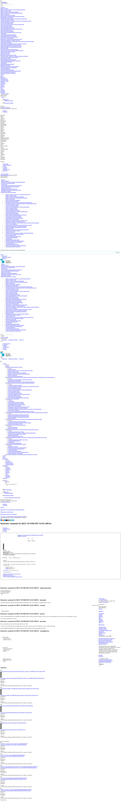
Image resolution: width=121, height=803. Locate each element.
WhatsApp (5, 111)
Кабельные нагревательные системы (16, 431)
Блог (100, 618)
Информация (101, 624)
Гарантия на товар (103, 629)
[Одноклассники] (3, 520)
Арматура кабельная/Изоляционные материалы (18, 414)
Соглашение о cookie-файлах (105, 661)
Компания (8, 468)
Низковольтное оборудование (7, 574)
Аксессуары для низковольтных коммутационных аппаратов (12, 576)
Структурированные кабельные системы (17, 421)
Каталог (7, 366)
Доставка (5, 531)
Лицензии (101, 620)
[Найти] (2, 6)
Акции (2, 254)
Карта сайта (101, 631)
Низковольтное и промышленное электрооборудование (20, 379)
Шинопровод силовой (13, 446)
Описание (5, 527)
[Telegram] (13, 520)
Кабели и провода (12, 369)
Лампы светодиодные (12, 427)
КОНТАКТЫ (101, 598)
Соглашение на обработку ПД (105, 630)
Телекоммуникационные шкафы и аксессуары (18, 439)
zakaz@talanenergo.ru (5, 107)
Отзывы (100, 615)
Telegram (5, 110)
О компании (101, 613)
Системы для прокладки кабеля (15, 385)
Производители (102, 632)
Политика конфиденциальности (106, 660)
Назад (8, 364)
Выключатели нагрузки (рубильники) (9, 575)
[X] (6, 520)
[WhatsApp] (10, 520)
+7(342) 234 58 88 (4, 337)
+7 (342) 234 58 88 (5, 93)
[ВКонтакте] (1, 520)
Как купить (8, 461)
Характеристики (6, 529)
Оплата (4, 530)
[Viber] (8, 520)
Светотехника (11, 401)
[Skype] (12, 520)
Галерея (100, 619)
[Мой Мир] (5, 520)
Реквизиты (101, 621)
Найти (100, 664)
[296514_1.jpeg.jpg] (32, 536)
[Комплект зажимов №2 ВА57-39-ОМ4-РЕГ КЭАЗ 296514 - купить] (32, 535)
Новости (5, 165)
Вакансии (9, 165)
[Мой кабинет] (1, 360)
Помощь (100, 633)
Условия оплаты (102, 627)
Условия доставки (102, 628)
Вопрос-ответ (102, 635)
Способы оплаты (5, 570)
